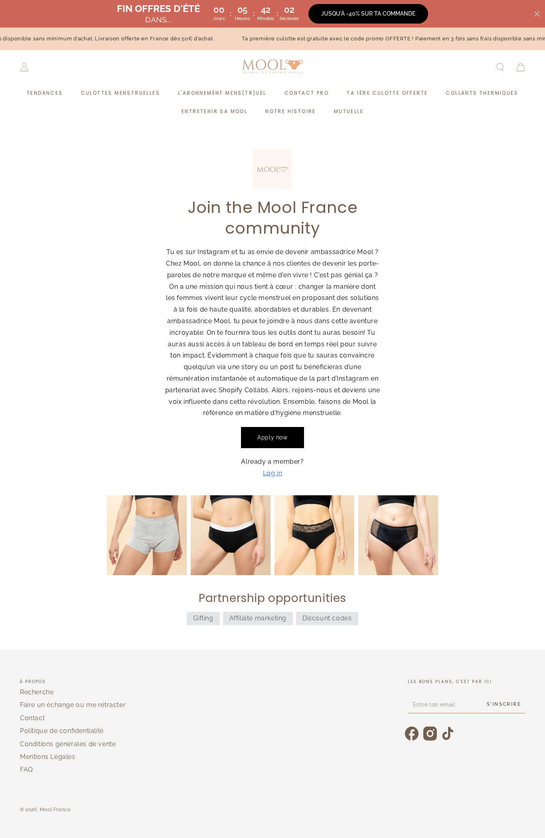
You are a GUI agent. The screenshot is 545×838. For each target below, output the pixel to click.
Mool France (55, 809)
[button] (500, 67)
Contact (32, 718)
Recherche (36, 692)
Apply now (272, 437)
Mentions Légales (47, 757)
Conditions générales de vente (68, 744)
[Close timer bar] (537, 14)
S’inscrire (504, 704)
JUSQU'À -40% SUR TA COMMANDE (368, 13)
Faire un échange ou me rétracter (73, 705)
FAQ (26, 769)
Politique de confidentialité (62, 731)
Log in (272, 473)
